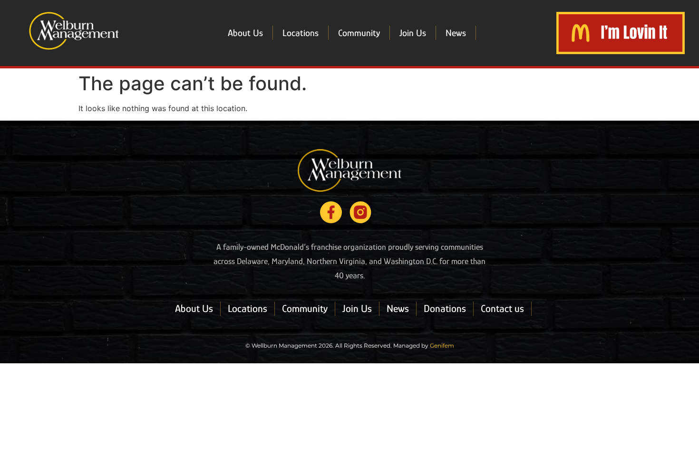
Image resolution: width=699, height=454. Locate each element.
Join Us (412, 33)
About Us (245, 33)
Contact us (502, 308)
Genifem (442, 345)
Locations (300, 33)
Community (359, 33)
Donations (445, 308)
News (456, 33)
